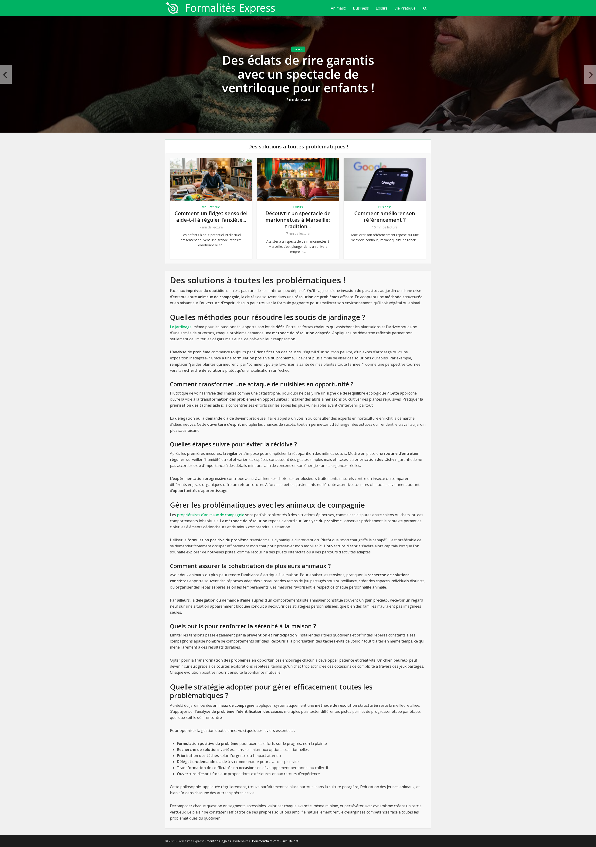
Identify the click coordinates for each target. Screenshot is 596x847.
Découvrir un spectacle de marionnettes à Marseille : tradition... (298, 220)
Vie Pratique (405, 8)
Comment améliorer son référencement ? (384, 216)
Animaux (338, 8)
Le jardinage (181, 326)
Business (361, 8)
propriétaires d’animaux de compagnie (210, 514)
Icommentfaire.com (265, 841)
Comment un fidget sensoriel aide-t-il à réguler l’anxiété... (211, 216)
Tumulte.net (289, 841)
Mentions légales (219, 841)
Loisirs (381, 8)
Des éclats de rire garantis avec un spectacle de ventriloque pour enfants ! (298, 74)
